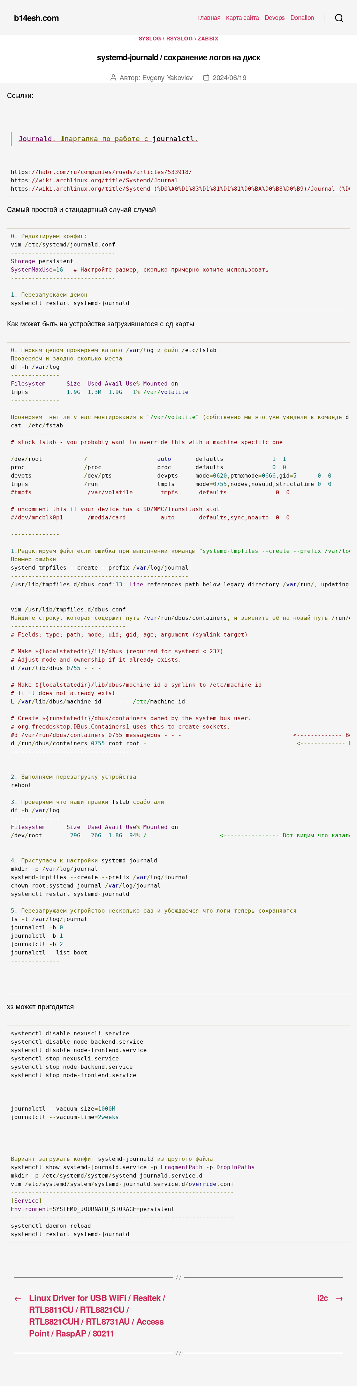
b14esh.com (36, 17)
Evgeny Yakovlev (167, 77)
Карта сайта (242, 17)
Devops (275, 17)
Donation (302, 17)
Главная (209, 17)
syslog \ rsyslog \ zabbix (179, 38)
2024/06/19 (229, 77)
